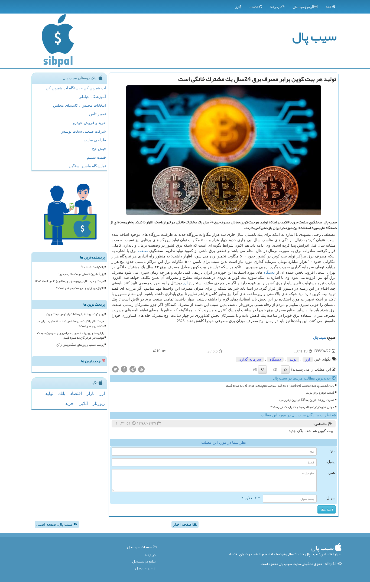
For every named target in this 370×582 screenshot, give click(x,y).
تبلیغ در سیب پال (143, 561)
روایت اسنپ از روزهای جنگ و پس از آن (80, 345)
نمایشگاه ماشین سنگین (87, 166)
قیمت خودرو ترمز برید (320, 393)
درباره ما (275, 6)
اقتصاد (76, 393)
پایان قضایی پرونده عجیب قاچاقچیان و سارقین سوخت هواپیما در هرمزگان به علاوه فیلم (280, 385)
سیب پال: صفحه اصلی (54, 524)
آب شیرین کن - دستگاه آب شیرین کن (76, 88)
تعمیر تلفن (97, 114)
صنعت (143, 251)
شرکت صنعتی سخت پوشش (83, 131)
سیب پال (314, 36)
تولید (293, 359)
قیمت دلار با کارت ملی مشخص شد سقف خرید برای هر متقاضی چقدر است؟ (70, 323)
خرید (69, 403)
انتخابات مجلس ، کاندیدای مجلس (79, 105)
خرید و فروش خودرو (89, 123)
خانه (329, 6)
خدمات (254, 6)
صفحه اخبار (183, 524)
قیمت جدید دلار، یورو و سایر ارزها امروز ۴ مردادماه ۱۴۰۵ (69, 281)
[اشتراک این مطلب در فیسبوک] (124, 369)
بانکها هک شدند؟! (92, 267)
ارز (237, 6)
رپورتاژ (99, 403)
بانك (61, 393)
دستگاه (269, 272)
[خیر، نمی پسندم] (262, 369)
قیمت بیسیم (96, 157)
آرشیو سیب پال (303, 6)
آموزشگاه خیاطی (92, 97)
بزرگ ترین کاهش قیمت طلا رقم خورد (81, 274)
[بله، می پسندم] (285, 369)
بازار (91, 393)
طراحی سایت (95, 140)
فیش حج (99, 149)
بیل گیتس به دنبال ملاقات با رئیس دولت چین (75, 314)
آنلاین (83, 403)
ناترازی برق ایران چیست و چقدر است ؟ (80, 288)
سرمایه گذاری (249, 359)
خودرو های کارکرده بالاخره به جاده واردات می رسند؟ (302, 407)
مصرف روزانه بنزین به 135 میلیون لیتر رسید (306, 400)
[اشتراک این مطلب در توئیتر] (115, 369)
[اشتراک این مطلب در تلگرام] (133, 369)
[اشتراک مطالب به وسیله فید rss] (141, 369)
